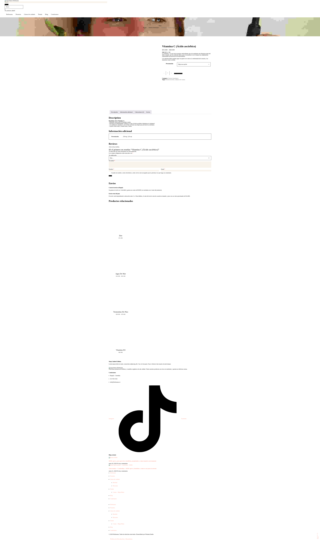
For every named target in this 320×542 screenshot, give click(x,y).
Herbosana (113, 473)
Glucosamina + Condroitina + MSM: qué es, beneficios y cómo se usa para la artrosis (132, 468)
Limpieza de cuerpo (180, 79)
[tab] (114, 112)
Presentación (169, 63)
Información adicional (126, 112)
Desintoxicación (170, 79)
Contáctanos (113, 498)
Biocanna (115, 486)
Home (144, 27)
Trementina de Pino (120, 312)
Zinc (120, 236)
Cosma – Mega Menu (118, 492)
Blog (111, 495)
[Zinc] (120, 219)
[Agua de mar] (120, 257)
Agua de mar (121, 274)
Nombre (111, 169)
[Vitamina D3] (120, 333)
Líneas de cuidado (115, 479)
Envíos (148, 112)
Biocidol (115, 482)
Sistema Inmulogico (154, 27)
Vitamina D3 (120, 350)
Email (163, 169)
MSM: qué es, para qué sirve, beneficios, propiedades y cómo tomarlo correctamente (132, 461)
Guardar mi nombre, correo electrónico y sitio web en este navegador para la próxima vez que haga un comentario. (141, 173)
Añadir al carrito (178, 73)
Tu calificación (112, 155)
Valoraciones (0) (139, 112)
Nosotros (112, 476)
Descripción (114, 112)
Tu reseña (112, 160)
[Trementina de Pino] (120, 295)
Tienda (112, 489)
